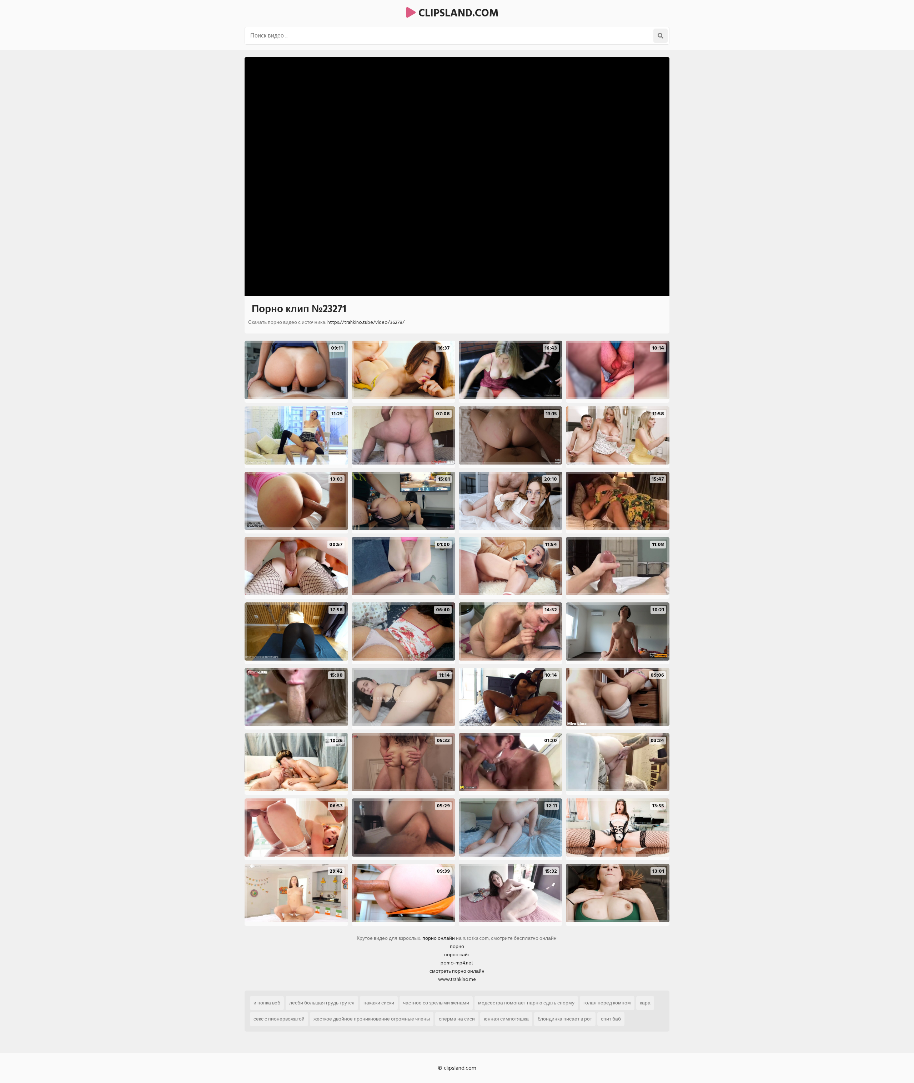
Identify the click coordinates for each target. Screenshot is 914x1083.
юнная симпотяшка (506, 1019)
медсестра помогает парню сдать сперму (526, 1003)
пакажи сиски (378, 1003)
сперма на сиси (457, 1019)
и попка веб (266, 1003)
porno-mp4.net (457, 963)
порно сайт (457, 955)
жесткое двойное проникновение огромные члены (371, 1019)
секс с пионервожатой (279, 1019)
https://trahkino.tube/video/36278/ (366, 322)
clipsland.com (457, 13)
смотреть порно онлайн (457, 971)
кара (645, 1003)
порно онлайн (438, 938)
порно (457, 946)
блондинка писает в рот (565, 1019)
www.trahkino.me (457, 979)
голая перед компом (607, 1003)
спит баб (611, 1019)
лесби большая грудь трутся (322, 1003)
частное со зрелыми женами (436, 1003)
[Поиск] (660, 36)
